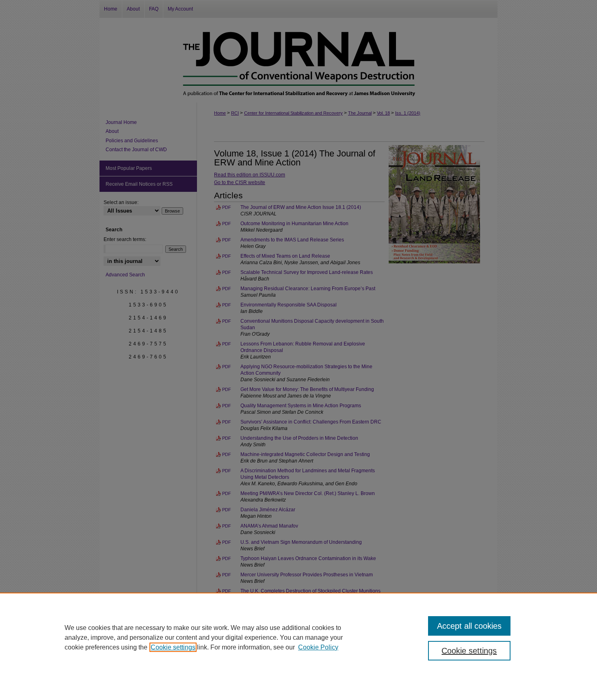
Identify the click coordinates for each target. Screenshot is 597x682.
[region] (298, 637)
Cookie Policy (318, 647)
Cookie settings (173, 647)
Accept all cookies (469, 625)
